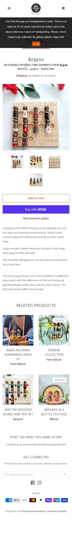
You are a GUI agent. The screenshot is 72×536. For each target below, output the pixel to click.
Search (36, 493)
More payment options (36, 218)
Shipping (21, 75)
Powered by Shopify (57, 511)
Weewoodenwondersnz (36, 48)
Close (36, 43)
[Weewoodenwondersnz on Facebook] (33, 483)
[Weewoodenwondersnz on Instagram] (39, 483)
